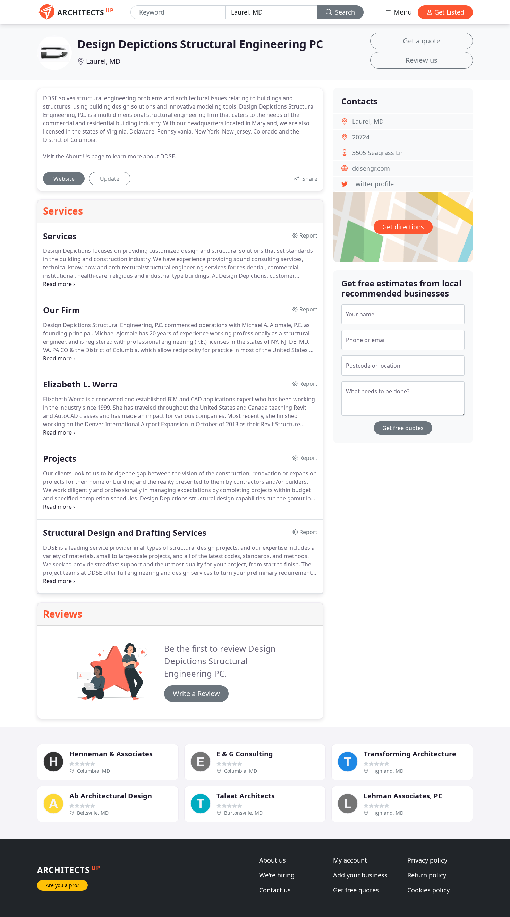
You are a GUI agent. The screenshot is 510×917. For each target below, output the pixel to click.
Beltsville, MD (93, 812)
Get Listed (448, 12)
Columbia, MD (93, 771)
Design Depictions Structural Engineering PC (200, 43)
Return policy (426, 875)
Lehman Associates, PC (403, 795)
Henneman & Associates (111, 754)
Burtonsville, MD (243, 812)
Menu (402, 12)
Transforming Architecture (410, 754)
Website (64, 178)
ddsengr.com (371, 168)
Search (344, 12)
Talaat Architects (245, 795)
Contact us (275, 890)
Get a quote (421, 40)
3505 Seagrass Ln (377, 152)
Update (109, 178)
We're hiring (277, 875)
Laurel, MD (103, 61)
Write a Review (196, 693)
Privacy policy (427, 860)
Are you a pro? (62, 885)
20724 (360, 137)
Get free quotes (403, 428)
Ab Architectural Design (110, 795)
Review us (421, 60)
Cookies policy (428, 890)
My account (350, 860)
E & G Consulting (244, 754)
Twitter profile (373, 184)
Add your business (360, 875)
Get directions (403, 227)
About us (272, 860)
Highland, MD (387, 771)
